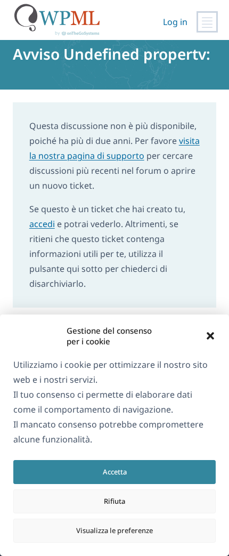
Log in (175, 22)
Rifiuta (114, 501)
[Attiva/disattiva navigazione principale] (207, 22)
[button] (210, 336)
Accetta (115, 472)
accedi (42, 224)
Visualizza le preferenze (114, 530)
